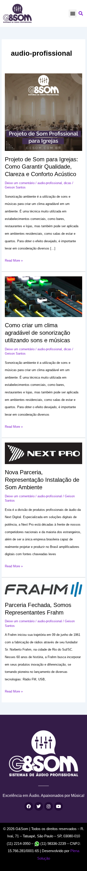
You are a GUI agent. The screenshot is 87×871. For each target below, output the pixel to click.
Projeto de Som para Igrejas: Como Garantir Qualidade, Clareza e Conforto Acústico (41, 167)
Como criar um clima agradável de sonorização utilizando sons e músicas (37, 332)
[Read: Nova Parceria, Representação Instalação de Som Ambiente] (43, 453)
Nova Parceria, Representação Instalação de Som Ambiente (42, 479)
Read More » (14, 259)
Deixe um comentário (20, 183)
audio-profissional (49, 183)
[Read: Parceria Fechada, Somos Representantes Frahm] (43, 589)
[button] (73, 13)
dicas (67, 183)
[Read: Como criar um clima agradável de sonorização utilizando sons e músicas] (43, 296)
